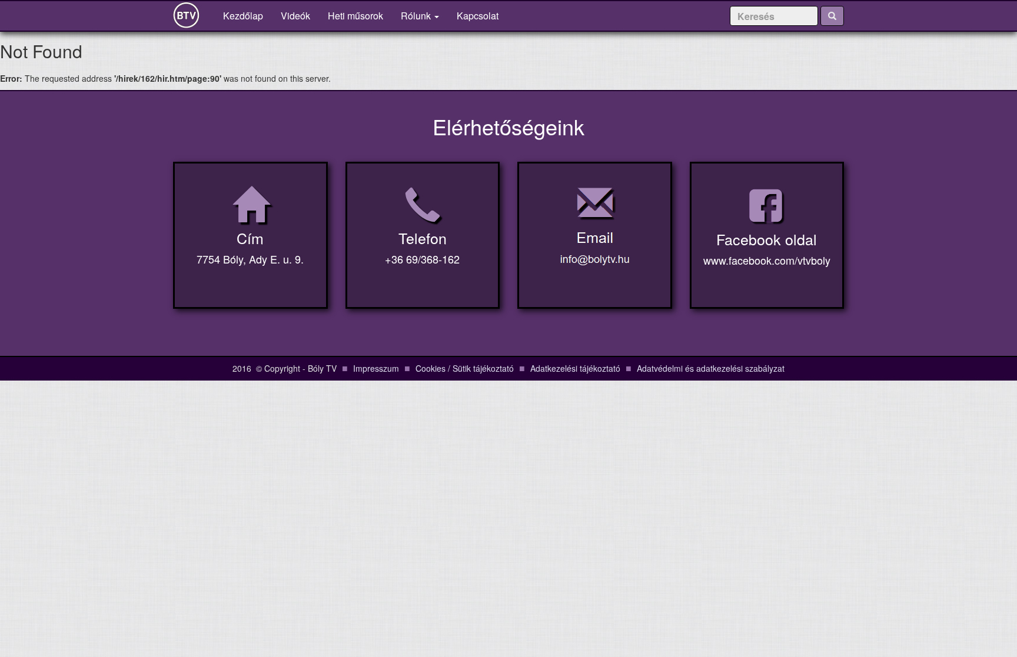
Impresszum (376, 368)
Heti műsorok (355, 15)
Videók (295, 15)
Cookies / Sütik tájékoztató (465, 368)
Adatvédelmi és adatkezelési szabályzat (711, 368)
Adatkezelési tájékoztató (575, 368)
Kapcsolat (477, 15)
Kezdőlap (247, 15)
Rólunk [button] (417, 15)
